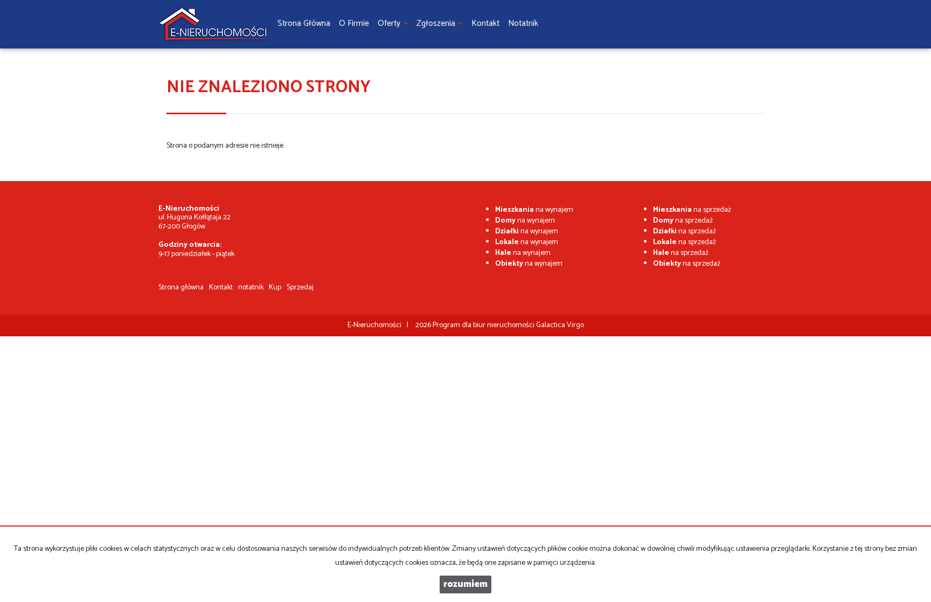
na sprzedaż (692, 210)
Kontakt (221, 287)
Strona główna (181, 287)
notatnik (250, 287)
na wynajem (534, 210)
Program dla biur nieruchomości (484, 325)
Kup (275, 287)
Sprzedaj (300, 287)
